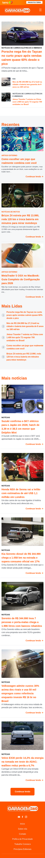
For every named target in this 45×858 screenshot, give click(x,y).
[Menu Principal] (40, 10)
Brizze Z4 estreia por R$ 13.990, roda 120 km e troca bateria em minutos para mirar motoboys (23, 357)
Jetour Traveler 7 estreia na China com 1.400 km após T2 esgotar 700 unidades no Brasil (24, 337)
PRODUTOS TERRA (34, 2)
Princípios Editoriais (22, 849)
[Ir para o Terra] (7, 2)
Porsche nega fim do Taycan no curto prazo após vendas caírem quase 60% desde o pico (24, 315)
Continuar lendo (34, 176)
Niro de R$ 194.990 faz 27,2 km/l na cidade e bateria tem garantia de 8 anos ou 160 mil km (25, 326)
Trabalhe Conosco (22, 844)
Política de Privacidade (22, 839)
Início (22, 824)
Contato (22, 834)
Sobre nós (22, 829)
